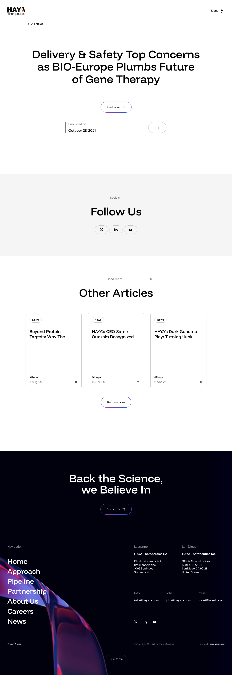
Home (17, 561)
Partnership (27, 591)
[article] (54, 350)
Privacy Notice (14, 644)
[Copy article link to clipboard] (157, 127)
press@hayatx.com (211, 600)
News (16, 621)
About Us (22, 601)
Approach (23, 571)
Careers (20, 611)
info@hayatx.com (146, 600)
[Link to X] (101, 229)
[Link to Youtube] (130, 229)
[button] (218, 10)
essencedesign (217, 644)
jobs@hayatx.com (178, 600)
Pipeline (20, 581)
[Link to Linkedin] (116, 229)
